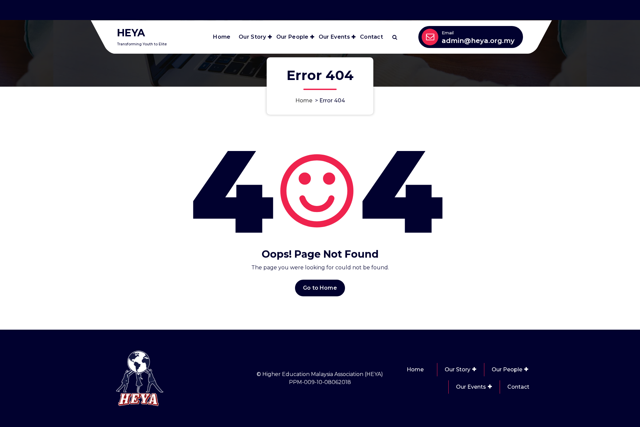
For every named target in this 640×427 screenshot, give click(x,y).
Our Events (334, 37)
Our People (292, 37)
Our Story (252, 37)
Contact (371, 37)
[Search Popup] (395, 37)
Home (221, 37)
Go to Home (320, 288)
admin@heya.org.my (478, 41)
